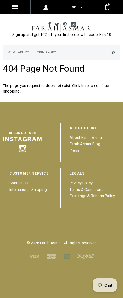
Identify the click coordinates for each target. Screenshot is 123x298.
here (85, 85)
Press (74, 150)
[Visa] (34, 256)
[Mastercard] (51, 256)
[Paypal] (85, 256)
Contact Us (18, 183)
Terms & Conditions (86, 189)
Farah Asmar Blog (85, 144)
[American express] (66, 256)
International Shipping (28, 189)
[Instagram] (22, 140)
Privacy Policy (81, 183)
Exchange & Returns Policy (92, 195)
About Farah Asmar (86, 137)
